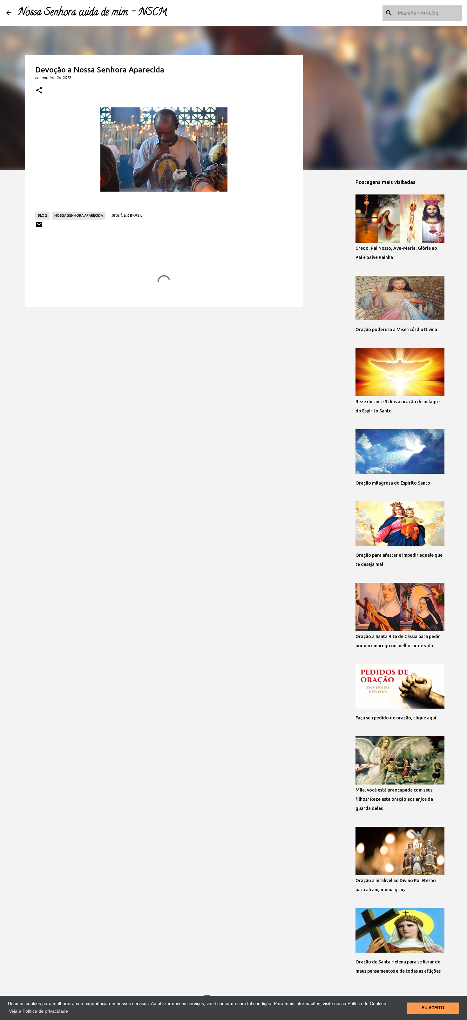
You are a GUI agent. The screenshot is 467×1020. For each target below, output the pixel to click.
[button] (39, 90)
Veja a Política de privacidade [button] (38, 1011)
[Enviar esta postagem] (39, 227)
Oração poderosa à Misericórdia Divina (396, 329)
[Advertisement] (164, 361)
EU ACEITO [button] (433, 1008)
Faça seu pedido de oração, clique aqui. (396, 717)
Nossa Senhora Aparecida (78, 215)
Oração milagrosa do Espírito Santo (392, 483)
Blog (42, 215)
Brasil (136, 215)
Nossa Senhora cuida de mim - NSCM (92, 13)
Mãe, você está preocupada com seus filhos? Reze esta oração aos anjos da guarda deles (394, 799)
